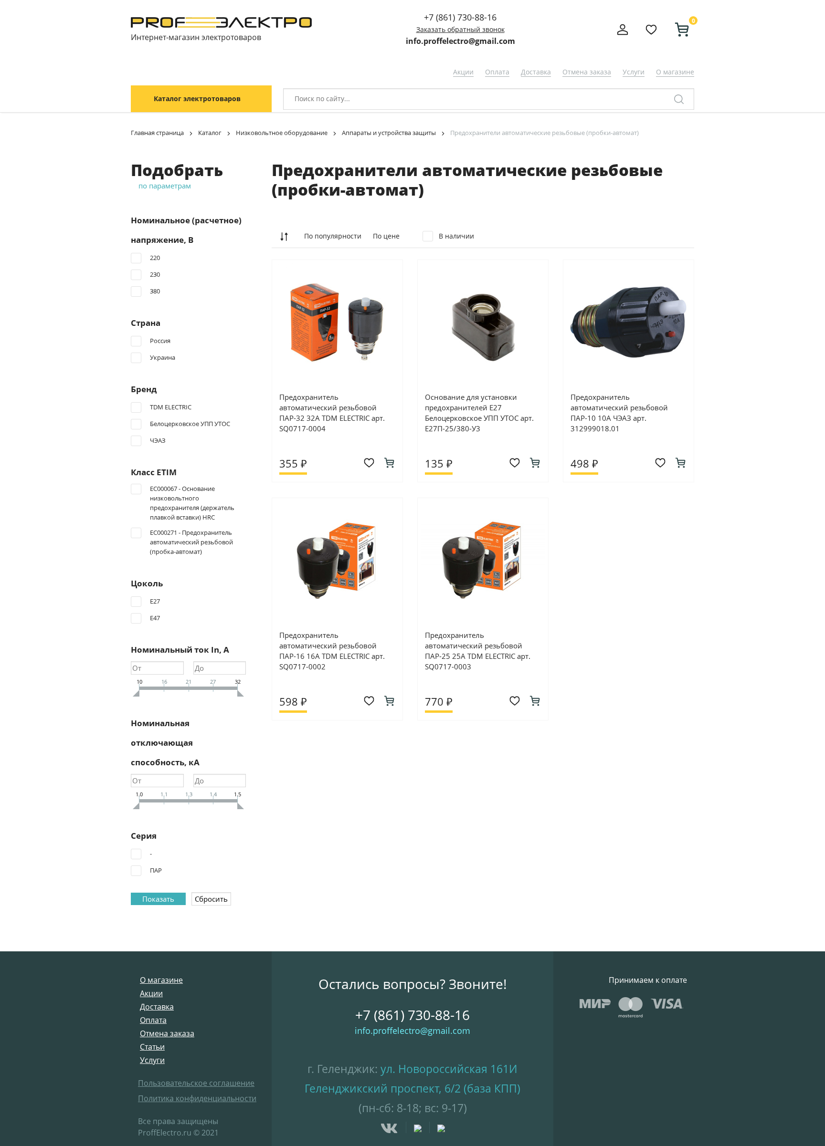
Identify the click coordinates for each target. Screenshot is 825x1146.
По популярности (332, 235)
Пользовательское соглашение (196, 1083)
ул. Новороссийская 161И (449, 1068)
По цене (386, 235)
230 (155, 274)
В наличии (455, 235)
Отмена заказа (586, 71)
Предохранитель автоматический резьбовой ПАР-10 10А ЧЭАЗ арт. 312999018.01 (619, 412)
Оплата (497, 71)
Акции (463, 71)
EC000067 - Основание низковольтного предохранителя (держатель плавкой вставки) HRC (192, 502)
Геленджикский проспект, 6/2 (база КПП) (412, 1088)
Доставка (536, 71)
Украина (162, 357)
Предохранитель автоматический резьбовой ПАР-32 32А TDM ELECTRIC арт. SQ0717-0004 (332, 412)
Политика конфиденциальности (197, 1098)
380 (155, 291)
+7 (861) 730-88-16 (460, 17)
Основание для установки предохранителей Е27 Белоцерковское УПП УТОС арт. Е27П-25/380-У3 (479, 412)
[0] (678, 29)
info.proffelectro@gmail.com (460, 41)
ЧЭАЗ (158, 440)
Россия (160, 340)
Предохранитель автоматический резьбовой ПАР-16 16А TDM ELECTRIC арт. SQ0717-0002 (332, 650)
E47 (155, 618)
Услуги (634, 71)
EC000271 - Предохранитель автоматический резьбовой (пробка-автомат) (191, 542)
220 (155, 257)
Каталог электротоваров (197, 98)
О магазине (675, 71)
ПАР (156, 870)
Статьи (152, 1047)
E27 (155, 601)
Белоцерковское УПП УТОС (190, 423)
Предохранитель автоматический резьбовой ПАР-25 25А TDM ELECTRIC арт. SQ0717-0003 (477, 650)
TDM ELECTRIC (170, 407)
